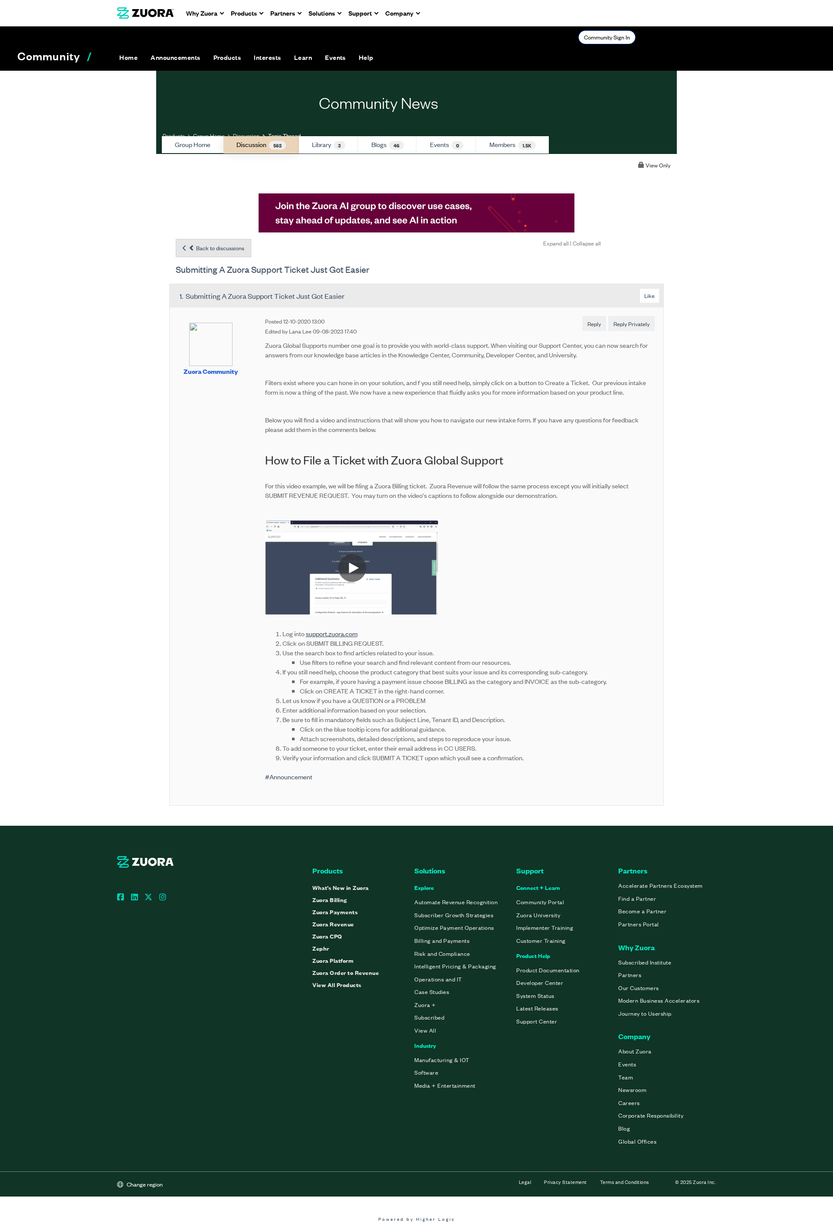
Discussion (246, 135)
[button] (175, 57)
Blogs (385, 144)
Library (326, 144)
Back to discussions (219, 248)
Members (510, 144)
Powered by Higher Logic (416, 1219)
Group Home (209, 135)
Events (444, 144)
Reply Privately (631, 324)
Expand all (556, 243)
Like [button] (649, 295)
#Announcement (288, 776)
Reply (594, 324)
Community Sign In (607, 37)
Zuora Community (211, 371)
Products (174, 135)
